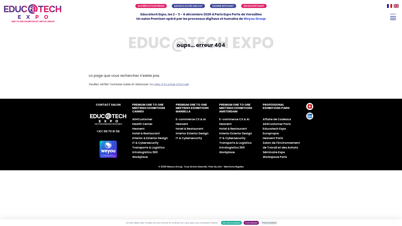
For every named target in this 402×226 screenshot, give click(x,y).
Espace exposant (254, 6)
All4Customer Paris (277, 124)
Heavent (138, 129)
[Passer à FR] (389, 6)
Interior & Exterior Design (150, 138)
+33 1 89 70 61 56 (108, 131)
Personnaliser (269, 222)
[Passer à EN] (396, 6)
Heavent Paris (273, 138)
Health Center (142, 124)
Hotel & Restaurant (146, 133)
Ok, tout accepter (231, 222)
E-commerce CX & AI (191, 119)
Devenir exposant (223, 6)
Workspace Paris (275, 157)
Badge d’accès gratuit (188, 6)
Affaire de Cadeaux (277, 119)
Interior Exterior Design (192, 133)
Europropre (271, 133)
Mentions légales (234, 166)
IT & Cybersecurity (145, 143)
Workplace (140, 157)
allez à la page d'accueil (171, 84)
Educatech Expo (274, 129)
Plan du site (215, 166)
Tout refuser (251, 222)
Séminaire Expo (274, 152)
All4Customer (142, 119)
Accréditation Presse (151, 6)
